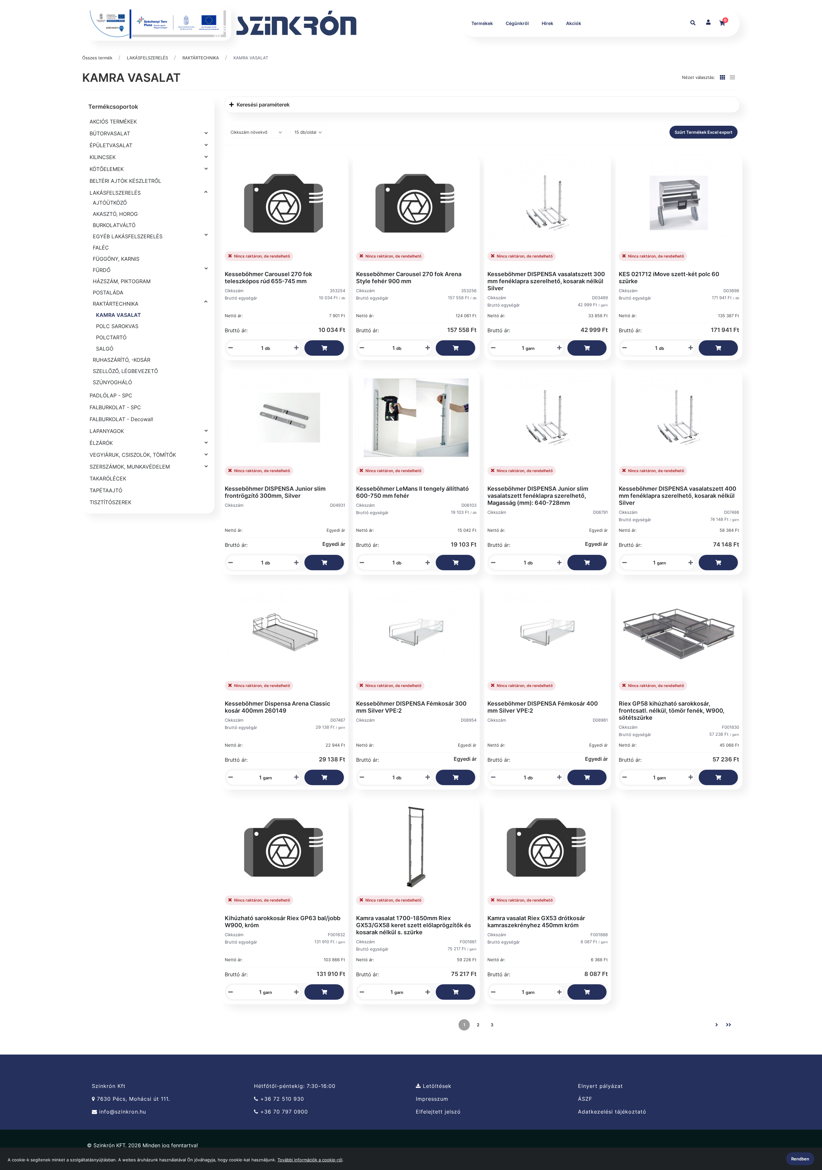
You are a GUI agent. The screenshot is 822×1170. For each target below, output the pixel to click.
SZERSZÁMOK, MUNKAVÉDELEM (130, 466)
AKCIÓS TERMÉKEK (113, 121)
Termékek (482, 23)
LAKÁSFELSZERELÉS (147, 57)
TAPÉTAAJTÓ (106, 490)
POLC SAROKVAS (117, 326)
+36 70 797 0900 (283, 1112)
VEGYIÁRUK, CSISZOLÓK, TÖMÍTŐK (133, 455)
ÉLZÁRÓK (101, 443)
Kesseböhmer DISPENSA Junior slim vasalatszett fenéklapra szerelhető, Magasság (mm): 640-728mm (537, 495)
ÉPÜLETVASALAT (111, 145)
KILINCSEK (103, 157)
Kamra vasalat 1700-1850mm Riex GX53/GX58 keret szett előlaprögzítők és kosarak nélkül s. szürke (413, 925)
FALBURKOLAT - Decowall (121, 419)
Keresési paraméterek (262, 104)
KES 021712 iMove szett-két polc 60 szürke (669, 277)
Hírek (547, 23)
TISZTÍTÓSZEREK (110, 502)
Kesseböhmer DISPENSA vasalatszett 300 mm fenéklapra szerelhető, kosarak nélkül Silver (546, 281)
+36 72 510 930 (281, 1099)
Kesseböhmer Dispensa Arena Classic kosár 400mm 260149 (277, 707)
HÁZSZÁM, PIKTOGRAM (122, 281)
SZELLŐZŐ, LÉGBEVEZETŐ (125, 371)
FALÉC (101, 247)
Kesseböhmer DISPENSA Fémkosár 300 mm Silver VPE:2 (411, 707)
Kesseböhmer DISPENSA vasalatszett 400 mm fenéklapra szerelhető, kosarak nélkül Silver (677, 495)
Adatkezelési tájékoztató (612, 1112)
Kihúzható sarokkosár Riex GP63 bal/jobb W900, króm (282, 921)
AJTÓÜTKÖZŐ (110, 202)
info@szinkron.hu (121, 1112)
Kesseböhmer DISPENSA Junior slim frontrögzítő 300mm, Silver (275, 492)
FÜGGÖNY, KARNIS (116, 259)
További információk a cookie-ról (309, 1159)
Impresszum (432, 1099)
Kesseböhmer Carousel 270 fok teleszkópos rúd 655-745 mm (268, 277)
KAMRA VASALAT (250, 57)
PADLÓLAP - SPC (111, 395)
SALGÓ (104, 348)
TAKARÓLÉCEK (108, 478)
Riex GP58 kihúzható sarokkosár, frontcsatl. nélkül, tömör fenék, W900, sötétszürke (671, 710)
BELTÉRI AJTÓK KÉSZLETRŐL (125, 181)
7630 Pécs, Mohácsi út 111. (132, 1099)
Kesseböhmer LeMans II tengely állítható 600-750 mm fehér (412, 492)
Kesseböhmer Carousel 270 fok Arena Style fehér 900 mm (408, 277)
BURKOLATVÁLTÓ (114, 225)
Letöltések (436, 1086)
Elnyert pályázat (600, 1086)
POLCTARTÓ (111, 337)
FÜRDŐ (101, 270)
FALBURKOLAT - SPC (115, 407)
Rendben (800, 1158)
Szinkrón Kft (109, 1086)
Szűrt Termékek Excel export (703, 132)
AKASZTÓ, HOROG (115, 214)
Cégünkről (517, 23)
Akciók (573, 23)
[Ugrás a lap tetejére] (802, 1131)
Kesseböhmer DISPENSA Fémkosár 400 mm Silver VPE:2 (542, 707)
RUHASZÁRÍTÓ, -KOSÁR (121, 360)
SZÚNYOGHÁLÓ (112, 382)
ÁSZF (585, 1099)
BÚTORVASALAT (110, 133)
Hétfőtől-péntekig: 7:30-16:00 (295, 1086)
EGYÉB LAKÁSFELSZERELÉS (127, 236)
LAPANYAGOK (107, 431)
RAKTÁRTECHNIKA (200, 57)
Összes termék (97, 57)
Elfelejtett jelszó (438, 1112)
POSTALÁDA (108, 292)
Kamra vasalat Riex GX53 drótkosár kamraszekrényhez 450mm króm (536, 921)
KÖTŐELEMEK (107, 169)
